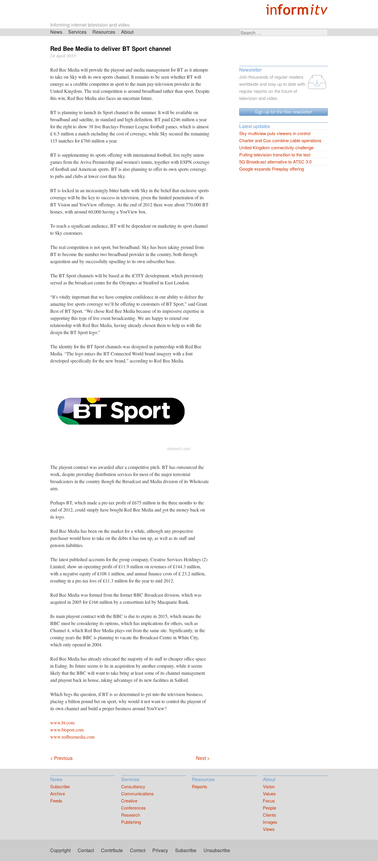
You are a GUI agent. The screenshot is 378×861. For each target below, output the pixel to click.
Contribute (112, 850)
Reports (199, 786)
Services (77, 31)
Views (269, 829)
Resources (103, 31)
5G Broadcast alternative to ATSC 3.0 (275, 161)
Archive (57, 793)
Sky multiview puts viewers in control (274, 133)
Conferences (133, 808)
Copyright (60, 850)
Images (270, 822)
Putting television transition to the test (274, 154)
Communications (137, 793)
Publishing (131, 822)
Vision (269, 786)
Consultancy (133, 786)
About (127, 31)
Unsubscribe (216, 850)
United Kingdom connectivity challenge (276, 147)
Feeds (56, 800)
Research (130, 815)
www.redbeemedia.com (72, 737)
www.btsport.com (67, 729)
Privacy (160, 850)
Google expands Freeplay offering (271, 169)
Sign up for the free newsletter (283, 112)
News (56, 31)
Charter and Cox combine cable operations (280, 140)
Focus (269, 800)
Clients (269, 815)
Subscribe (60, 786)
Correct (137, 850)
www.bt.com (62, 722)
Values (269, 793)
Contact (86, 850)
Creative (129, 800)
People (269, 808)
